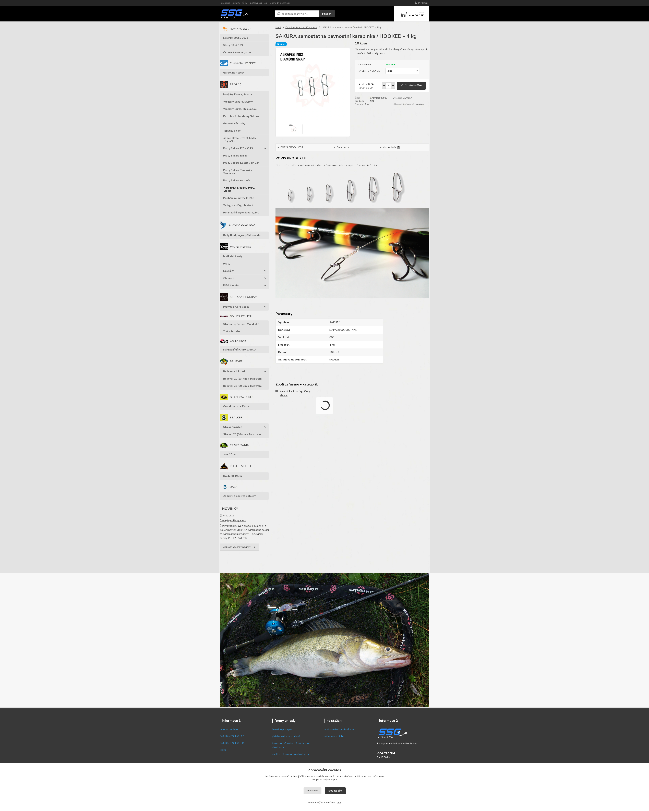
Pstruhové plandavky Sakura (241, 116)
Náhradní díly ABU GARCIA (239, 349)
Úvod (278, 27)
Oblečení (228, 278)
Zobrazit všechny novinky (236, 547)
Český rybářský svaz (233, 520)
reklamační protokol (334, 736)
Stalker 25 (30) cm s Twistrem (242, 434)
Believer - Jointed (234, 371)
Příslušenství (231, 285)
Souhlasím (335, 791)
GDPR (223, 750)
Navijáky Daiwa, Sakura (237, 94)
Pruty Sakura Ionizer (235, 155)
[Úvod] (246, 13)
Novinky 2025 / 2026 (235, 38)
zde (339, 802)
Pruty (226, 263)
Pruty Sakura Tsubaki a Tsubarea (237, 171)
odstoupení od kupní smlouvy (339, 729)
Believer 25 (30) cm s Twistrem (242, 386)
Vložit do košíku (411, 85)
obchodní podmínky (280, 3)
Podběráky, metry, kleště (238, 198)
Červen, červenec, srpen (237, 52)
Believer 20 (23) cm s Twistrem (242, 378)
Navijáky (228, 271)
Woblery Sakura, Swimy (238, 101)
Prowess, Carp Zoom (236, 307)
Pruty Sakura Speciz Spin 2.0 (241, 163)
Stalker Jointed (232, 427)
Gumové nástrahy (234, 123)
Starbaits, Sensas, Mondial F (241, 324)
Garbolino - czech (233, 72)
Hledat (326, 14)
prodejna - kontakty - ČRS (234, 3)
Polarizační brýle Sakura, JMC (241, 212)
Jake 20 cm (229, 454)
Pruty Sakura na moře (236, 180)
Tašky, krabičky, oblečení (238, 205)
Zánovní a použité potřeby (239, 496)
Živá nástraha (231, 331)
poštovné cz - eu (258, 3)
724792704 (386, 753)
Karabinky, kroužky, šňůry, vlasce (239, 189)
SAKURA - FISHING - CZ (232, 736)
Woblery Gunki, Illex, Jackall (240, 109)
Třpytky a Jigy (232, 130)
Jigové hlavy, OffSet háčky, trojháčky (240, 139)
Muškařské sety (233, 256)
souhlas (309, 776)
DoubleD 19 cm (232, 476)
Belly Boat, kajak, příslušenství (242, 235)
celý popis (379, 53)
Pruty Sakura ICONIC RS (238, 148)
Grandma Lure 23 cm (236, 406)
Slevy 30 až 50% (233, 45)
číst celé (243, 538)
